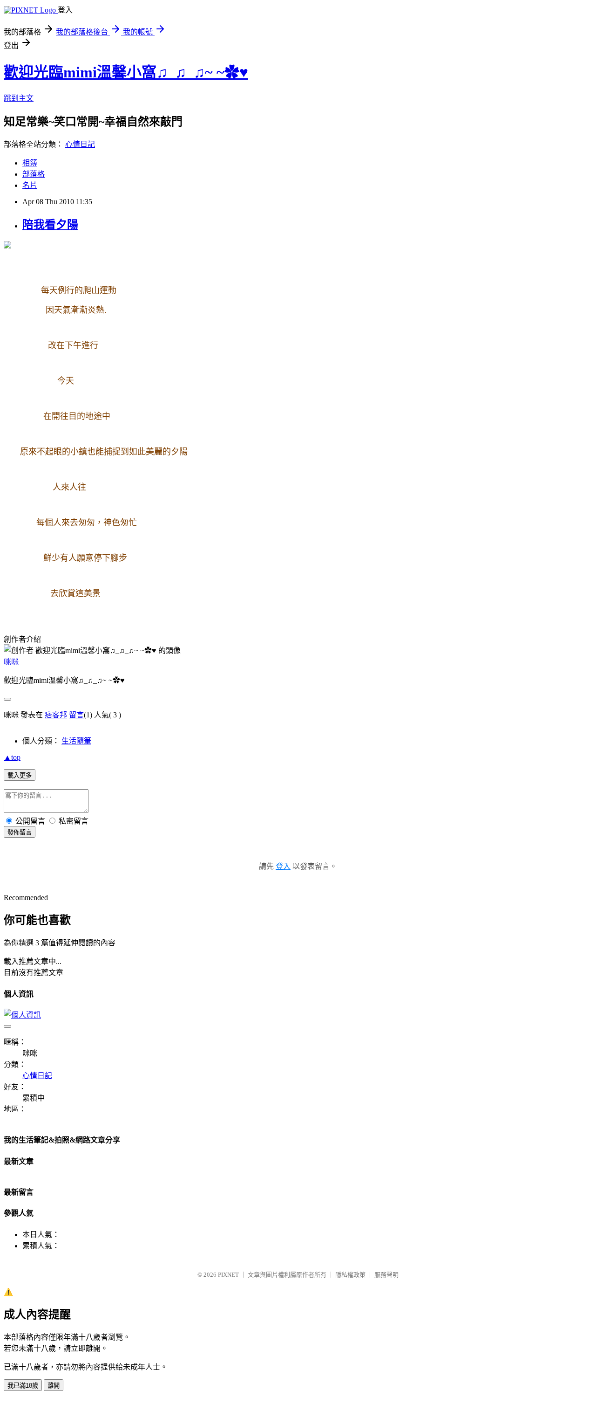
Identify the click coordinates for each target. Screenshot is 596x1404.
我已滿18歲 (22, 1385)
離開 (53, 1385)
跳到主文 (19, 98)
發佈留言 (19, 832)
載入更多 (19, 775)
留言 (76, 715)
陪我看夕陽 (50, 225)
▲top (12, 757)
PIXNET (228, 1274)
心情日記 (80, 144)
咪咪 (11, 662)
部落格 (33, 174)
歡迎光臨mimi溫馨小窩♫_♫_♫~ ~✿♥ (126, 72)
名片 (29, 185)
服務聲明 (386, 1274)
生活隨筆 (76, 741)
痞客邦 (56, 715)
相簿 (29, 163)
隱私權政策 (350, 1274)
